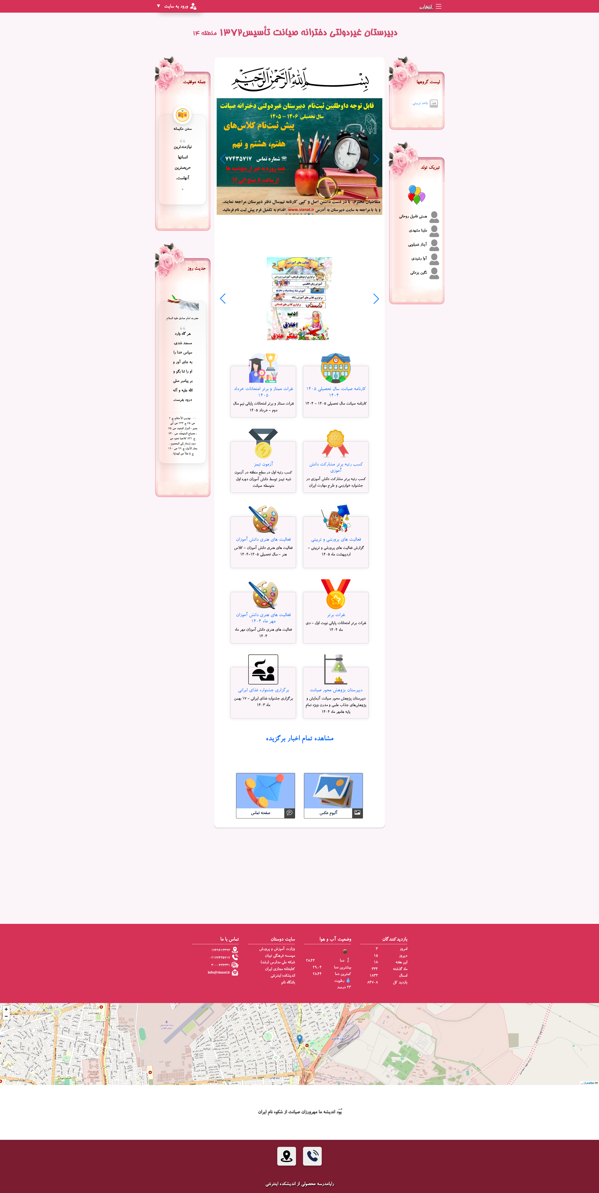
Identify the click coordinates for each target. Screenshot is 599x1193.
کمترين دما (343, 974)
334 (375, 969)
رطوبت (339, 981)
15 (376, 956)
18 (376, 962)
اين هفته (401, 962)
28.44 (310, 961)
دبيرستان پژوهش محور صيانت (336, 690)
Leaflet (590, 1083)
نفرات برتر (336, 615)
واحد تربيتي (420, 103)
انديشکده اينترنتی (282, 976)
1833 (373, 976)
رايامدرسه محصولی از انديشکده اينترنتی (299, 1184)
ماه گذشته (400, 969)
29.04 (317, 968)
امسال (403, 976)
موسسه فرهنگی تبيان (280, 956)
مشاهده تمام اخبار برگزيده (299, 739)
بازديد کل (400, 983)
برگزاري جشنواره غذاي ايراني (263, 690)
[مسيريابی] (286, 1156)
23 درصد (344, 987)
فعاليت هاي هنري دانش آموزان (263, 540)
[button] (300, 1039)
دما (342, 961)
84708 (372, 983)
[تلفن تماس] (312, 1156)
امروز (403, 949)
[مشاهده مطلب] (336, 369)
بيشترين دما (342, 968)
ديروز (403, 956)
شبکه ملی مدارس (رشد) (277, 962)
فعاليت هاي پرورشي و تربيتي (336, 540)
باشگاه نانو (288, 983)
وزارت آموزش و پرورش (277, 949)
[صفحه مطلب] (299, 157)
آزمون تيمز (263, 464)
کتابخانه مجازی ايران (280, 969)
